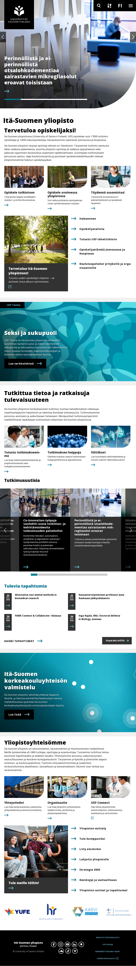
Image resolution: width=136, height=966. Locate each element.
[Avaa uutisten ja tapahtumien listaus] (109, 5)
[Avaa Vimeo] (75, 951)
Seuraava (133, 37)
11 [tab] (98, 575)
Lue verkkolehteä (21, 363)
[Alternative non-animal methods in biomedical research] (8, 606)
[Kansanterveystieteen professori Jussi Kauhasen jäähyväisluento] (72, 606)
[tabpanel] (43, 74)
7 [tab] (72, 575)
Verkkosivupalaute (106, 959)
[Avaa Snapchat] (81, 944)
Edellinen (3, 37)
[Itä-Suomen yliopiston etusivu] (19, 14)
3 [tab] (45, 99)
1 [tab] (12, 99)
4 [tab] (62, 99)
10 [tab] (91, 575)
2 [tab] (29, 99)
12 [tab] (104, 575)
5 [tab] (79, 99)
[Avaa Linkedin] (74, 944)
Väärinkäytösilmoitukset (107, 951)
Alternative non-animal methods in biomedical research (36, 596)
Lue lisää (14, 714)
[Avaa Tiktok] (68, 951)
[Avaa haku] (99, 5)
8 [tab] (78, 575)
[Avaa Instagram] (60, 944)
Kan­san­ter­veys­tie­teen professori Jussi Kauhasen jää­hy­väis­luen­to (101, 596)
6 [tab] (66, 575)
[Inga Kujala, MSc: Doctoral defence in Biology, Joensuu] (72, 627)
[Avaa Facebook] (54, 944)
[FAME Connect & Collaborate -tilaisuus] (8, 627)
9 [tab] (85, 575)
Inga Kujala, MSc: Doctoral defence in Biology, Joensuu (99, 617)
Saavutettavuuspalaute (108, 937)
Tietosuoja (107, 944)
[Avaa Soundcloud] (61, 951)
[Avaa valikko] (130, 5)
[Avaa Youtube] (67, 944)
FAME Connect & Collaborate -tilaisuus (38, 615)
